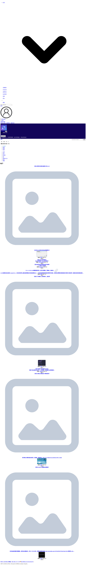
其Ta (4, 98)
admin (4, 132)
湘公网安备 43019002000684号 (27, 561)
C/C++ (4, 154)
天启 (6, 132)
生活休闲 (5, 94)
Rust (4, 159)
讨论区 (4, 146)
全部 (4, 151)
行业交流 (5, 89)
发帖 (1, 139)
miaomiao (41, 266)
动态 (4, 149)
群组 (4, 122)
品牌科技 (5, 91)
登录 (1, 105)
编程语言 (12, 122)
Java (3, 153)
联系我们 (6, 561)
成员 (4, 148)
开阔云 (1, 122)
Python (4, 155)
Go (3, 156)
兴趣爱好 (5, 87)
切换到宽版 (2, 121)
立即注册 (3, 119)
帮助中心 (2, 561)
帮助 (4, 102)
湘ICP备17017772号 (16, 561)
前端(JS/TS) (5, 158)
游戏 (4, 96)
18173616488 (41, 262)
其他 (4, 160)
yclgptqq (41, 371)
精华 (4, 147)
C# (3, 157)
